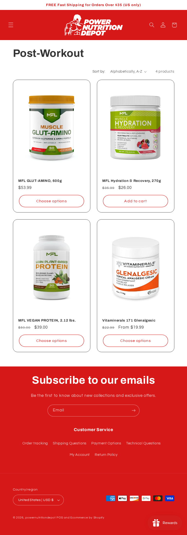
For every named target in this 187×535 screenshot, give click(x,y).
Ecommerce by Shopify (87, 517)
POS (59, 517)
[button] (10, 25)
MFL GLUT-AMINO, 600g (40, 181)
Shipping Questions (69, 443)
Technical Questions (143, 443)
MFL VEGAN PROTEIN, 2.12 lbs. (47, 320)
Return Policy (106, 455)
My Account (80, 455)
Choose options (51, 201)
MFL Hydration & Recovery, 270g (131, 181)
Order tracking (35, 443)
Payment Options (106, 443)
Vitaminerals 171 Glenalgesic (128, 320)
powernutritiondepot (40, 517)
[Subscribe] (133, 410)
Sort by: (99, 71)
